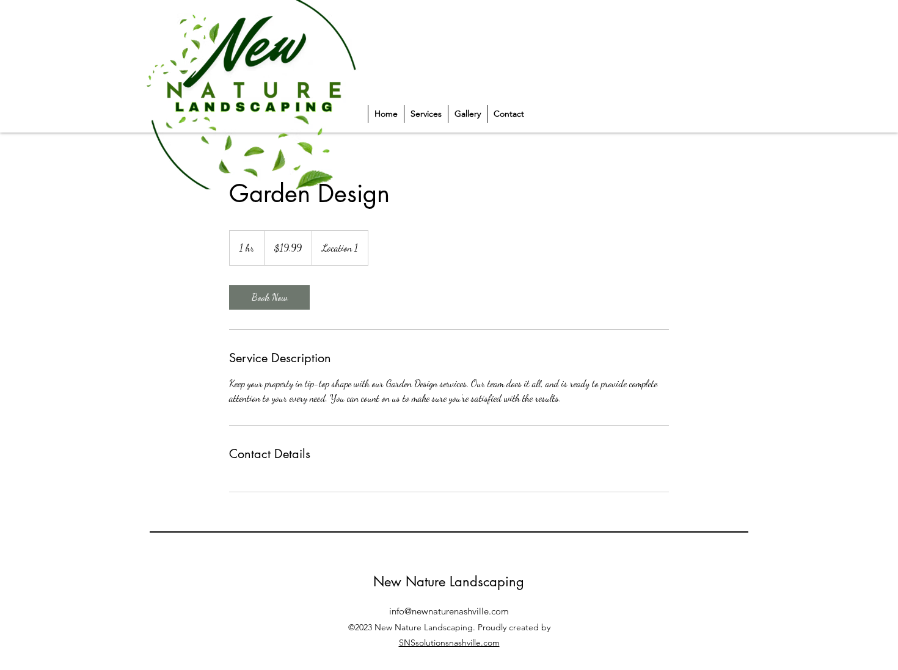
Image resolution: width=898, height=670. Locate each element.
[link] (269, 297)
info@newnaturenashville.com (449, 611)
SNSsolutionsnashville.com (449, 642)
